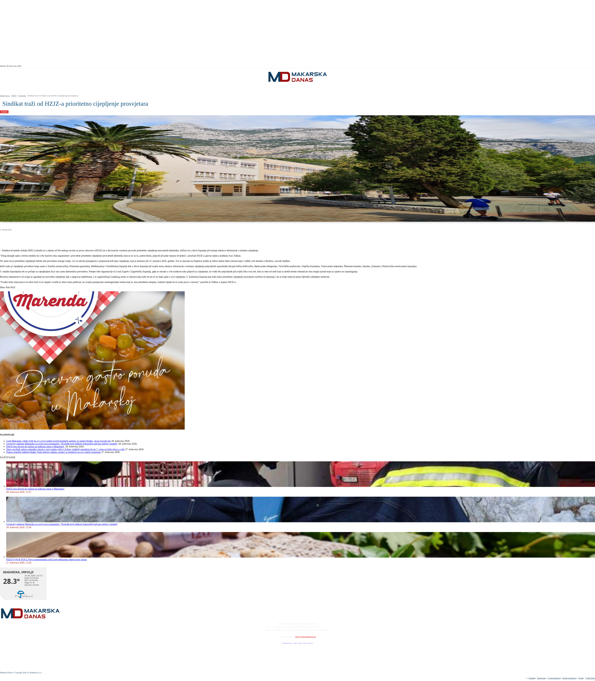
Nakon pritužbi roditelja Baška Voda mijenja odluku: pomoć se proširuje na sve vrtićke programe (53, 452)
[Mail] (567, 66)
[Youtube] (570, 66)
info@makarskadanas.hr (305, 637)
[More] (83, 237)
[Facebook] (560, 66)
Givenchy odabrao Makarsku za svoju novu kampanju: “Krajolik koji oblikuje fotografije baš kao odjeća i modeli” (62, 443)
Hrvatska (22, 95)
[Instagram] (563, 66)
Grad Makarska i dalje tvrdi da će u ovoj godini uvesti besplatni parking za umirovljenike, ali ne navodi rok (58, 441)
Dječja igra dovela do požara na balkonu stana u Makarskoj (35, 446)
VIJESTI (14, 95)
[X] (38, 238)
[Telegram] (72, 238)
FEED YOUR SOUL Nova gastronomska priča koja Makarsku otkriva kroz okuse (46, 559)
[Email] (61, 238)
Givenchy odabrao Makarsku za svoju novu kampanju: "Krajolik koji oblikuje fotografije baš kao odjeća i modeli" (62, 524)
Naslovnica (5, 95)
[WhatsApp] (49, 238)
